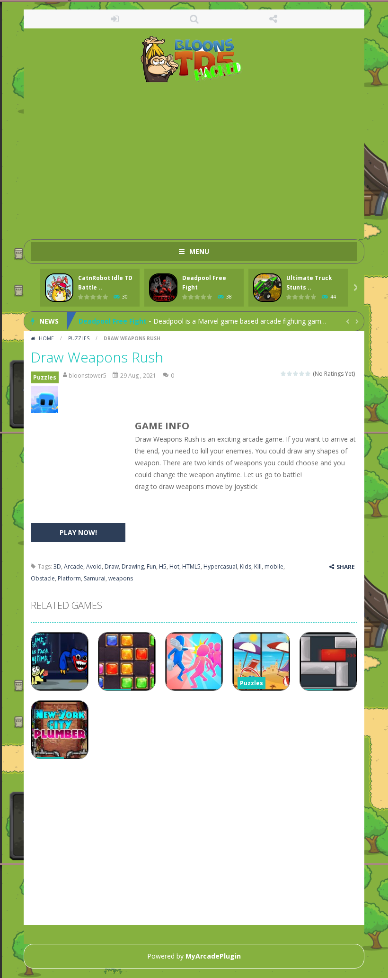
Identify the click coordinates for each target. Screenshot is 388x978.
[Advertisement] (194, 156)
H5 (163, 566)
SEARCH (194, 18)
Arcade (73, 566)
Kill (258, 566)
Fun (151, 566)
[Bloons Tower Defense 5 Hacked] (194, 58)
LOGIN (115, 18)
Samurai (95, 578)
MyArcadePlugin (213, 955)
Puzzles (78, 338)
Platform (69, 578)
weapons (120, 578)
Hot (174, 566)
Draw (112, 566)
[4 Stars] (302, 373)
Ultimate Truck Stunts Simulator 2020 (143, 329)
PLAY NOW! (78, 532)
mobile (274, 566)
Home (46, 338)
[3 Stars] (296, 373)
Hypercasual (220, 566)
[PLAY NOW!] (59, 287)
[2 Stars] (290, 373)
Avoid (94, 566)
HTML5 (191, 566)
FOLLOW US (273, 18)
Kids (245, 566)
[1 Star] (284, 373)
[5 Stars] (308, 373)
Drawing (133, 566)
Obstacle (43, 578)
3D (57, 566)
